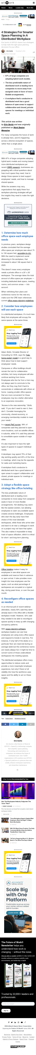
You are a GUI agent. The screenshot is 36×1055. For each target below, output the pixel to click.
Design (8, 19)
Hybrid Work (9, 718)
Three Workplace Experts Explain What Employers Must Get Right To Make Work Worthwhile (22, 820)
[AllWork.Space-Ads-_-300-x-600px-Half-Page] (18, 905)
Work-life (30, 8)
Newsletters (28, 1034)
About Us (25, 1037)
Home (3, 8)
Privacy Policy (6, 1037)
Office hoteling (7, 569)
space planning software (16, 628)
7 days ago (13, 824)
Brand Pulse (23, 1039)
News (11, 8)
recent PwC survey (13, 424)
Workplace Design (20, 718)
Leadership (20, 8)
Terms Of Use (16, 1037)
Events (18, 1042)
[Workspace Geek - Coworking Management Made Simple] (18, 215)
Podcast (31, 1039)
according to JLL (24, 253)
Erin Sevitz (10, 51)
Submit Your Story (17, 1034)
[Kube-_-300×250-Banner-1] (18, 337)
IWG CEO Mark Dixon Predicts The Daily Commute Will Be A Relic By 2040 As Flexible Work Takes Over (22, 830)
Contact (31, 1037)
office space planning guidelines (21, 300)
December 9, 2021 (20, 51)
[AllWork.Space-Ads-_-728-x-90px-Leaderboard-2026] (18, 16)
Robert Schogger (7, 806)
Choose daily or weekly (8, 956)
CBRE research (13, 167)
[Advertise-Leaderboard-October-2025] (18, 713)
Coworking (6, 797)
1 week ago (14, 842)
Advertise (7, 1034)
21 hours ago (17, 806)
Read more (6, 814)
